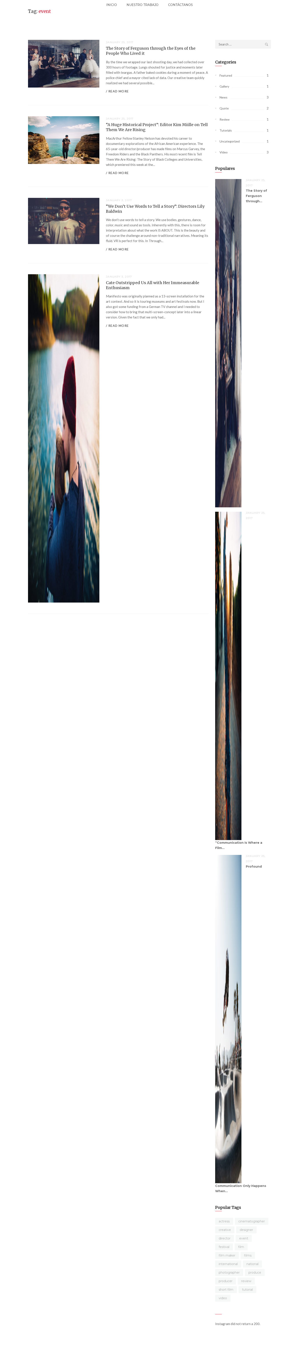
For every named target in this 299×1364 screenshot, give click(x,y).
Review (225, 119)
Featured (226, 75)
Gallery (224, 86)
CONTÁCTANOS (180, 5)
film (241, 1247)
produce (254, 1272)
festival (224, 1247)
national (252, 1264)
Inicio (111, 5)
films (248, 1255)
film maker (227, 1255)
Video (224, 152)
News (223, 97)
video (223, 1298)
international (228, 1264)
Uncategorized (230, 141)
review (246, 1281)
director (224, 1238)
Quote (224, 108)
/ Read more (117, 91)
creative (225, 1230)
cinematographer (251, 1221)
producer (225, 1281)
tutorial (247, 1290)
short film (226, 1290)
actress (224, 1221)
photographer (229, 1272)
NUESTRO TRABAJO (142, 5)
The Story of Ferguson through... (256, 196)
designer (246, 1230)
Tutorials (226, 130)
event (243, 1238)
